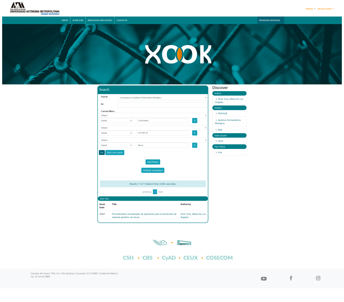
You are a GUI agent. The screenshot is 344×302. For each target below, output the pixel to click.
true (220, 152)
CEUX (190, 258)
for (102, 104)
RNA (220, 129)
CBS (147, 258)
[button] (310, 9)
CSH (128, 258)
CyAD (169, 258)
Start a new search (115, 152)
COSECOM (213, 258)
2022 (220, 141)
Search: (102, 97)
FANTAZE (222, 113)
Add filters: (152, 162)
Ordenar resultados (153, 170)
